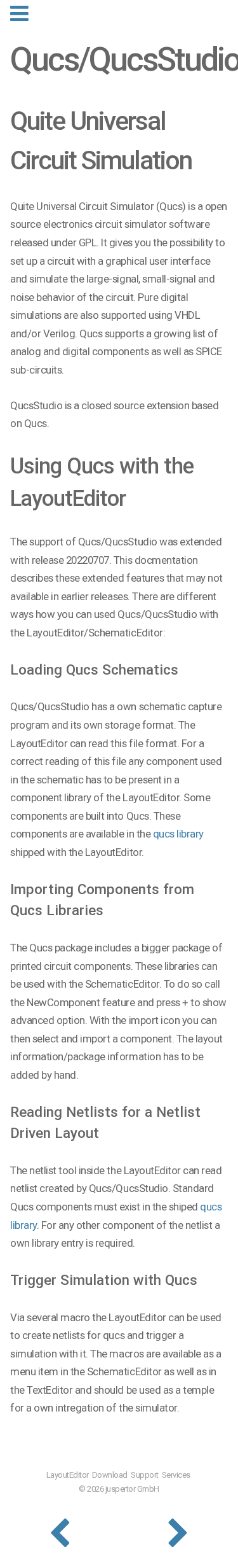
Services (176, 1475)
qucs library (178, 833)
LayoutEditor (67, 1475)
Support (145, 1475)
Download (110, 1475)
